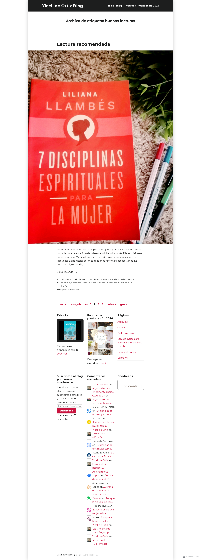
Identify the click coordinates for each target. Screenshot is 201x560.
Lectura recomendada (83, 44)
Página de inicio (126, 352)
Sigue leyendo (65, 272)
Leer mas (62, 353)
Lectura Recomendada (107, 279)
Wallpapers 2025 (148, 5)
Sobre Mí (122, 357)
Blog (119, 5)
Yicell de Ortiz (66, 279)
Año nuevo (64, 282)
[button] (65, 333)
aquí (103, 363)
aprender (76, 282)
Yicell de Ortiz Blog (62, 5)
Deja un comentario (69, 289)
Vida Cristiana (127, 279)
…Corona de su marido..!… (103, 464)
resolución (62, 286)
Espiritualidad (125, 282)
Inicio (110, 5)
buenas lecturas (97, 282)
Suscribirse (66, 410)
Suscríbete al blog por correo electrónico (70, 379)
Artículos (122, 321)
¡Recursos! (130, 5)
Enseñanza (111, 282)
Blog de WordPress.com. (87, 555)
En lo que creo (125, 333)
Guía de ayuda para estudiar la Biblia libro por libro (129, 343)
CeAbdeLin (98, 395)
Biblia (84, 282)
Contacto (122, 327)
